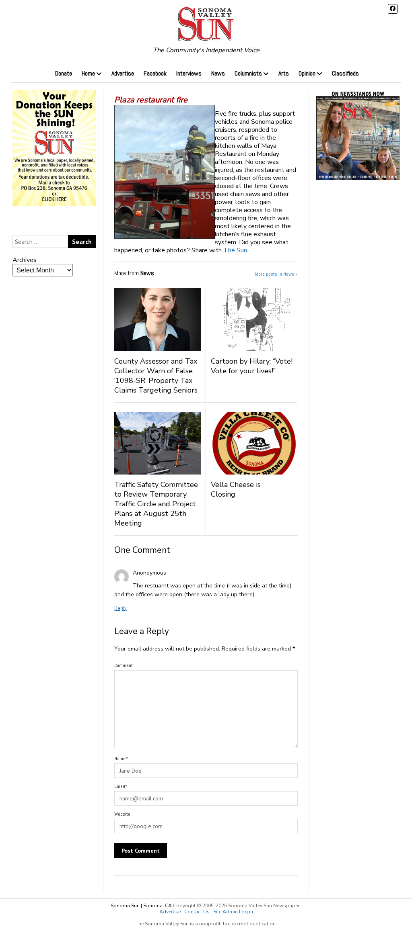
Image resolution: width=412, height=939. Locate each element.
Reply (120, 608)
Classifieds (345, 73)
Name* (121, 758)
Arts (283, 73)
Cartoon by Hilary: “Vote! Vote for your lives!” (252, 366)
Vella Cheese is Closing (236, 489)
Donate (63, 73)
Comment (123, 665)
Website (122, 814)
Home (88, 73)
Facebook (155, 73)
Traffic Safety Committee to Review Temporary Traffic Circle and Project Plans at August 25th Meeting (156, 504)
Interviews (189, 73)
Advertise (122, 73)
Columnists (248, 73)
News (218, 73)
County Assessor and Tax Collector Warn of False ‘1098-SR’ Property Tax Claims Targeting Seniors (156, 375)
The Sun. (235, 250)
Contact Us (197, 911)
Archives (24, 260)
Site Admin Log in (233, 911)
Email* (121, 786)
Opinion (307, 73)
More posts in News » (276, 274)
